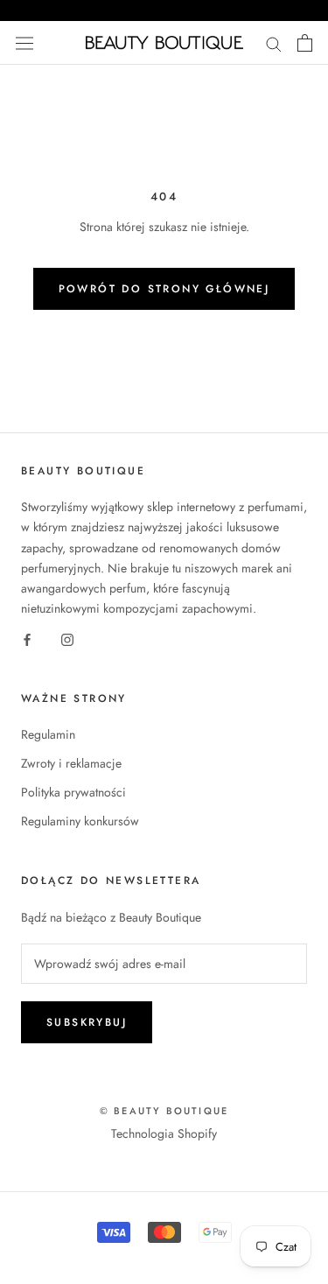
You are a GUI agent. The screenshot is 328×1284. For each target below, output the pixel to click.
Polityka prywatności (73, 792)
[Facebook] (27, 638)
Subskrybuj (86, 1022)
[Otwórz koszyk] (304, 43)
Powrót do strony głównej (164, 289)
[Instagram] (67, 638)
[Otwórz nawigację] (24, 43)
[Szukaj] (274, 42)
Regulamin (48, 734)
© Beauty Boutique (164, 1111)
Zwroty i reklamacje (71, 763)
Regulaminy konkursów (80, 821)
